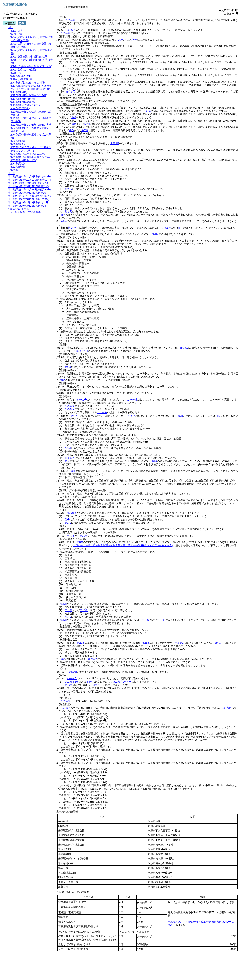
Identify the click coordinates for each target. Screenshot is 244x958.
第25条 (84, 535)
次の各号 (82, 399)
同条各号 (98, 684)
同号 (154, 461)
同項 (217, 415)
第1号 (68, 522)
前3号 (68, 448)
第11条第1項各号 (122, 681)
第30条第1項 (81, 350)
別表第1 (114, 143)
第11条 (68, 610)
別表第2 (183, 347)
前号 (67, 461)
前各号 (68, 188)
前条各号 (70, 457)
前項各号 (70, 91)
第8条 (80, 542)
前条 (148, 110)
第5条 (134, 39)
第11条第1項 (72, 681)
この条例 (70, 20)
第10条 (71, 535)
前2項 (87, 123)
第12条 (84, 610)
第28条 (81, 642)
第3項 (89, 681)
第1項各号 (73, 227)
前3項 (84, 130)
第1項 (63, 221)
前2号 (68, 367)
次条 (120, 39)
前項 (62, 214)
